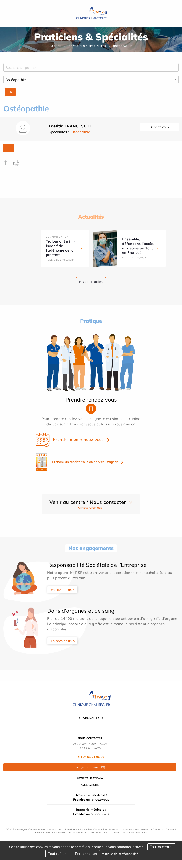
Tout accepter (161, 846)
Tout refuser (58, 853)
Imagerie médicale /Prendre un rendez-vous (91, 812)
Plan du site (78, 832)
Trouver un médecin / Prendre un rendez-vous (91, 797)
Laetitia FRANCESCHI (70, 126)
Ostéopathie (122, 46)
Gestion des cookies (105, 832)
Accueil (56, 46)
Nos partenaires (135, 832)
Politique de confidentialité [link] (119, 854)
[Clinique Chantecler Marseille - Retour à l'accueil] (91, 13)
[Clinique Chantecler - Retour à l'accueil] (91, 698)
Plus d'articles (91, 282)
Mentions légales (148, 829)
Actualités (91, 216)
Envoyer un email (87, 767)
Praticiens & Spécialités (87, 46)
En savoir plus (61, 590)
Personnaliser (86, 853)
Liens (61, 832)
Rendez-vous (159, 127)
